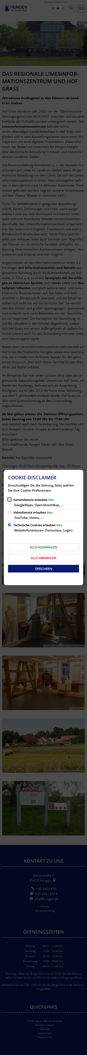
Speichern (43, 569)
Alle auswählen (43, 547)
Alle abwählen (43, 558)
